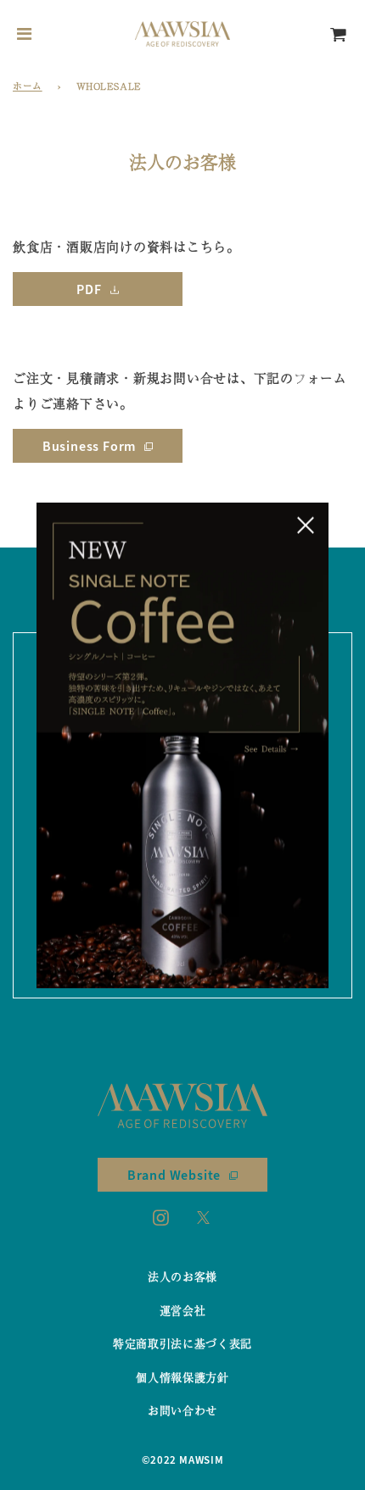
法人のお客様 (182, 1276)
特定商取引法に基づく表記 (182, 1343)
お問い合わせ (182, 1410)
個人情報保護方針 (182, 1377)
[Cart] (338, 33)
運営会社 (183, 1310)
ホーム (27, 85)
